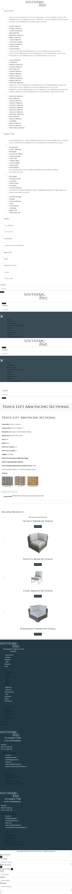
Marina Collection (58, 53)
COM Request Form (8, 664)
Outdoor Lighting (16, 172)
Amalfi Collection (16, 17)
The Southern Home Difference (8, 697)
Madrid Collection (44, 53)
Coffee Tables (24, 142)
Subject (2, 877)
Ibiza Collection (15, 53)
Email (2, 871)
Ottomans (54, 169)
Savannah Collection (34, 89)
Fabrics (9, 328)
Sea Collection (47, 89)
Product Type (11, 323)
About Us (10, 330)
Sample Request (8, 658)
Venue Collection (24, 91)
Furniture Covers (25, 169)
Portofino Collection (17, 87)
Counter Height (36, 142)
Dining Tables (58, 142)
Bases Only (13, 192)
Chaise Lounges (62, 140)
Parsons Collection (58, 85)
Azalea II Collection (46, 17)
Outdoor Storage (16, 190)
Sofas (44, 190)
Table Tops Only (24, 192)
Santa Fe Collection (17, 85)
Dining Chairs (47, 142)
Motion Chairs (45, 169)
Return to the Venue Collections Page (15, 458)
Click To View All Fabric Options (12, 462)
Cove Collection (15, 51)
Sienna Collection (60, 89)
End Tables (13, 169)
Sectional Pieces (36, 190)
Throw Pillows (52, 190)
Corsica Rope (29, 21)
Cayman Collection (16, 21)
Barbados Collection (17, 19)
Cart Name (3, 859)
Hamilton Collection (38, 51)
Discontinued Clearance (15, 325)
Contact (8, 755)
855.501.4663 (5, 747)
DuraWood (26, 51)
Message (3, 883)
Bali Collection (60, 17)
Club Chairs (14, 142)
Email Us (4, 744)
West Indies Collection (55, 91)
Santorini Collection (50, 87)
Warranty (8, 687)
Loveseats (36, 169)
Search (3, 285)
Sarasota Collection (17, 89)
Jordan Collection (29, 53)
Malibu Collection (32, 55)
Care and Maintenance (15, 337)
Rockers (26, 190)
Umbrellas (13, 91)
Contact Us (9, 655)
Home (9, 319)
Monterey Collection (47, 55)
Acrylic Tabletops (26, 140)
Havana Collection (53, 51)
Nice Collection (31, 85)
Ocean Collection (44, 85)
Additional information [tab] (9, 492)
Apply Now (10, 334)
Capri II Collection (46, 19)
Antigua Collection (31, 17)
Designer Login (12, 332)
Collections (11, 321)
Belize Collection (32, 19)
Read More (38, 526)
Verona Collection (38, 91)
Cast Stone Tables (61, 19)
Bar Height (37, 140)
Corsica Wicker (40, 21)
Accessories (14, 140)
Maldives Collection (17, 55)
